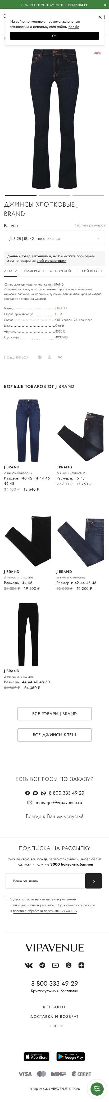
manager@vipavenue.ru (59, 802)
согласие (27, 899)
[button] (21, 195)
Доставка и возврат (54, 1016)
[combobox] (54, 238)
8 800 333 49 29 (66, 793)
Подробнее (78, 5)
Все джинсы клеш (54, 735)
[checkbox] (49, 905)
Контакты (54, 1007)
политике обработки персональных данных (45, 910)
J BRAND (61, 308)
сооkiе (74, 26)
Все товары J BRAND (54, 714)
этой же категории (51, 260)
